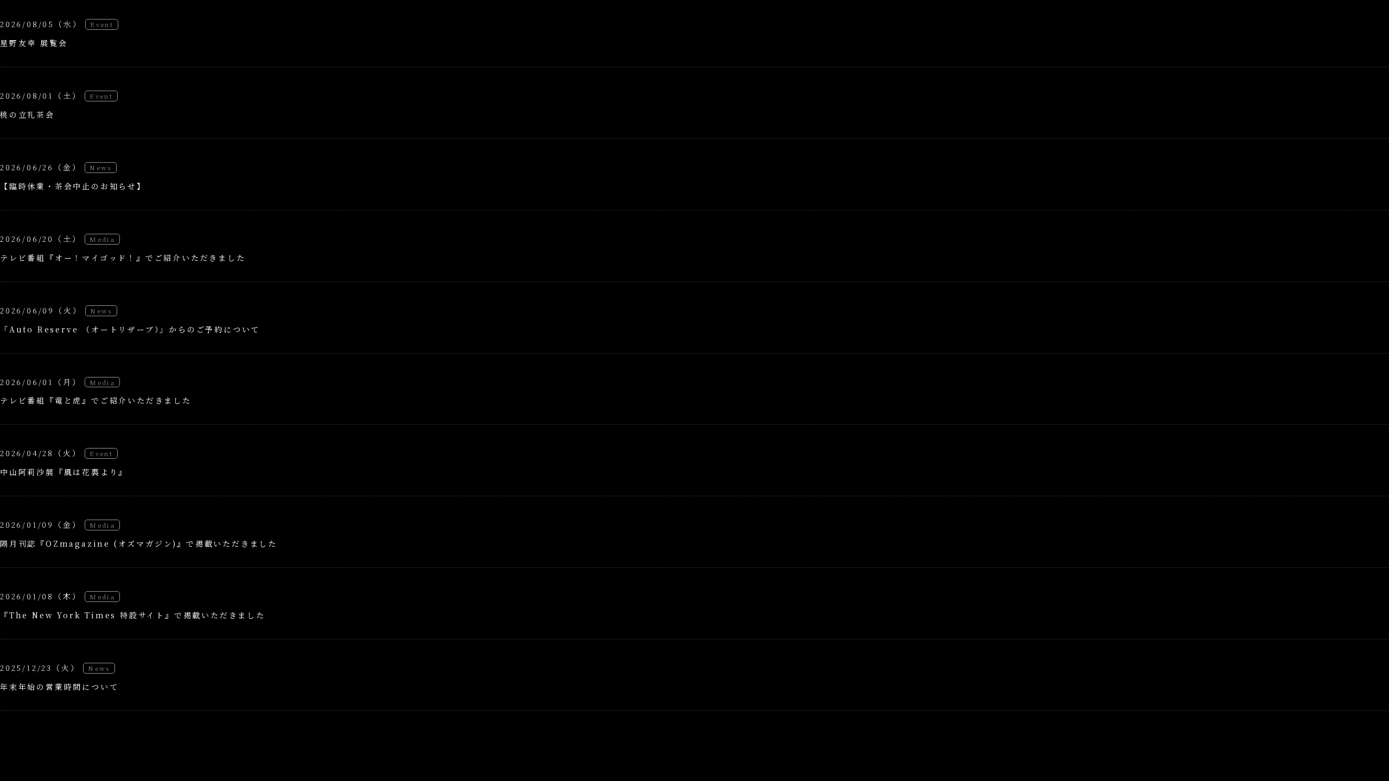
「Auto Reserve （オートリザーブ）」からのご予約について (130, 329)
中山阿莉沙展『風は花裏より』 (64, 471)
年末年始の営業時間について (59, 686)
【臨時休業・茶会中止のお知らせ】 (73, 186)
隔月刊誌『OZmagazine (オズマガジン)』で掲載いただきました (138, 543)
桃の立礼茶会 (27, 114)
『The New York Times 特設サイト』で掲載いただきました (132, 615)
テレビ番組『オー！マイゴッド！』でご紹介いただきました (123, 257)
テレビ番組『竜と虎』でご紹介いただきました (96, 400)
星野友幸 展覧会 (33, 42)
